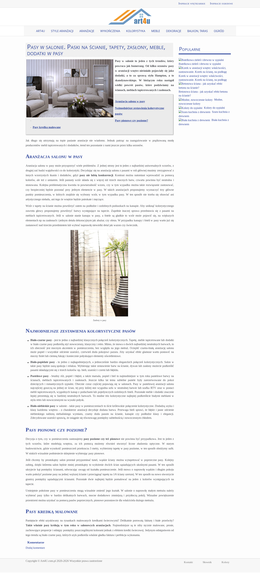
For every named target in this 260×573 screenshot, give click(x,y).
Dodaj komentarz (35, 547)
